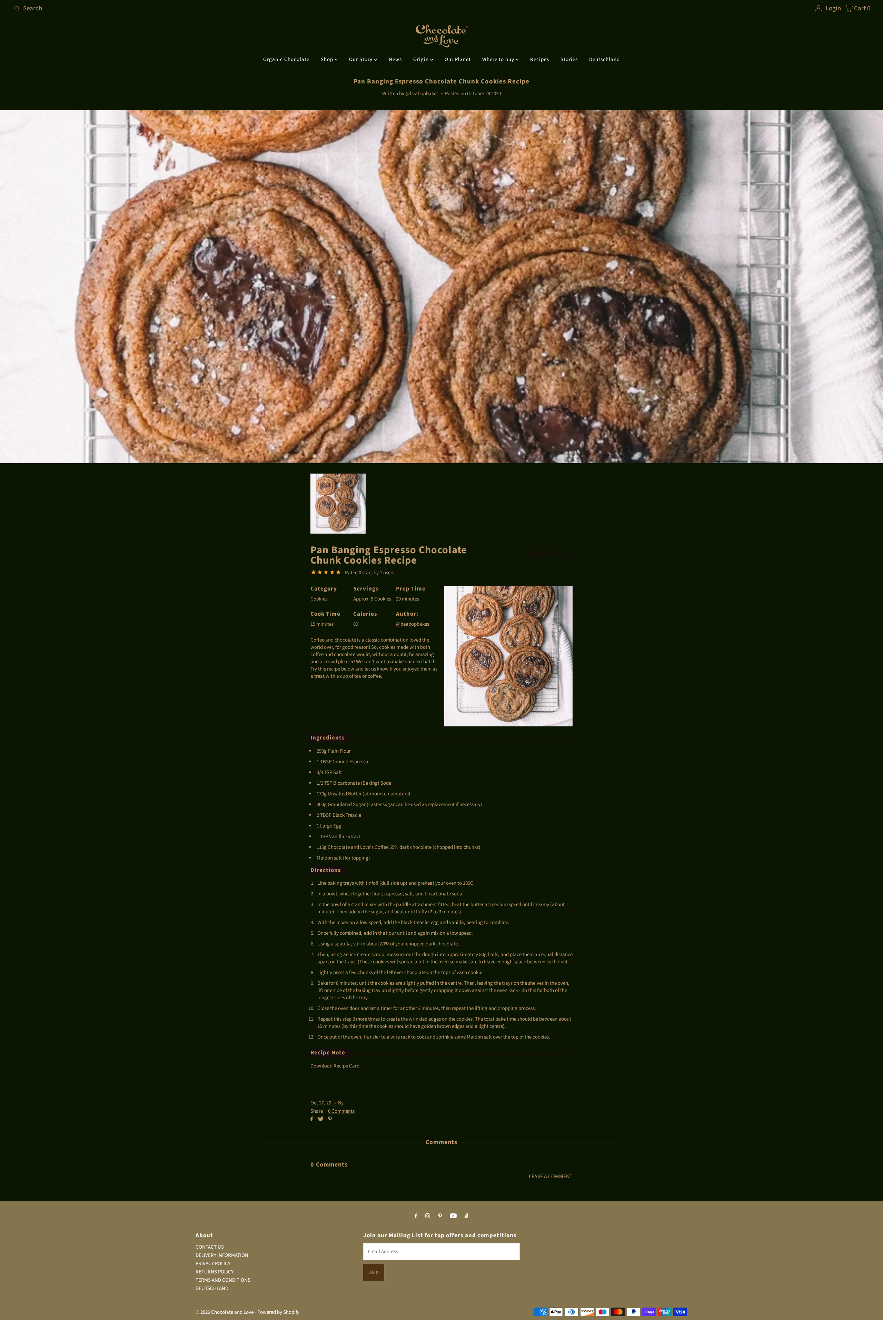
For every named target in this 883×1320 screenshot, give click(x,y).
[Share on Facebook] (312, 1119)
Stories (569, 59)
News (395, 59)
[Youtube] (453, 1216)
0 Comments (341, 1111)
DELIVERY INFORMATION (222, 1255)
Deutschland (604, 59)
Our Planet (458, 59)
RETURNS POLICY (215, 1272)
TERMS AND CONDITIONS (223, 1280)
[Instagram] (427, 1216)
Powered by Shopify (278, 1312)
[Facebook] (416, 1216)
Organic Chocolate (286, 59)
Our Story (361, 59)
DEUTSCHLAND (212, 1288)
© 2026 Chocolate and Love (225, 1312)
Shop (328, 59)
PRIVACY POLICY (213, 1263)
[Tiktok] (466, 1216)
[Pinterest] (440, 1216)
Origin (421, 59)
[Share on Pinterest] (330, 1119)
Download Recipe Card (334, 1066)
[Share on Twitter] (321, 1119)
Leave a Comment (551, 1176)
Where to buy (499, 59)
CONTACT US (210, 1247)
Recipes (539, 59)
